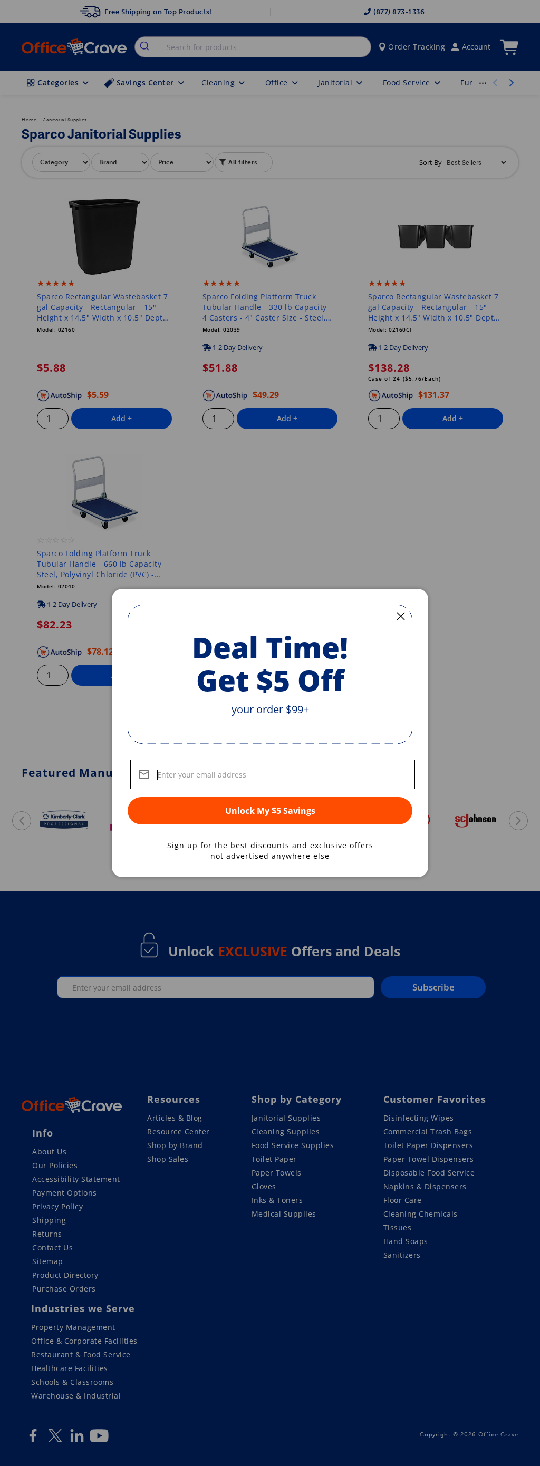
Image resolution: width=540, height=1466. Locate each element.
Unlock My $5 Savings (270, 811)
